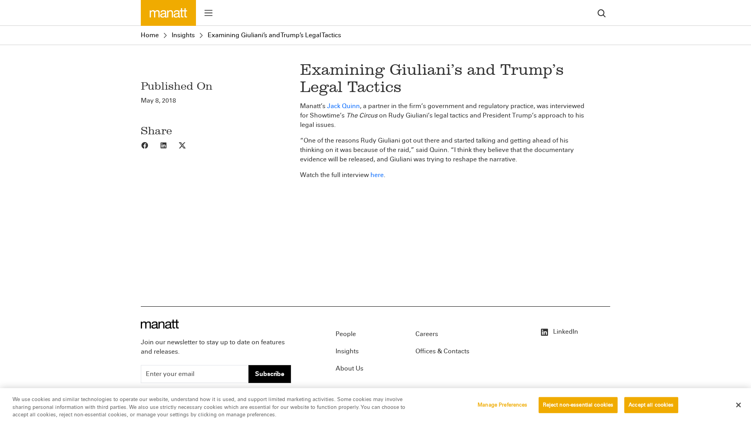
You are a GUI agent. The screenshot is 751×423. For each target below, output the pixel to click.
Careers (426, 334)
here (377, 175)
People (346, 334)
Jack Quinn (343, 106)
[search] (601, 12)
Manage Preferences (502, 404)
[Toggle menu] (208, 13)
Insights (183, 35)
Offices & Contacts (442, 351)
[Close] (738, 405)
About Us (349, 368)
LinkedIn (565, 331)
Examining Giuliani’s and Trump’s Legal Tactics (274, 35)
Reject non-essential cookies (578, 404)
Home (150, 35)
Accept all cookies (651, 404)
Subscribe (269, 374)
